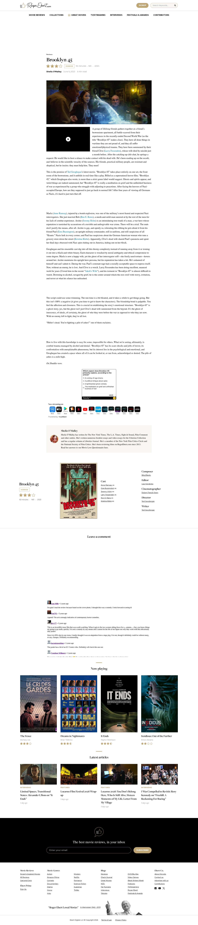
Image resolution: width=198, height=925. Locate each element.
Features (131, 884)
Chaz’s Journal (106, 877)
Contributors (161, 15)
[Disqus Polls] (99, 571)
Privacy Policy (120, 920)
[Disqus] (98, 628)
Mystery (77, 874)
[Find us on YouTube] (159, 888)
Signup (142, 5)
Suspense (78, 887)
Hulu (49, 893)
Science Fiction (80, 884)
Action (49, 874)
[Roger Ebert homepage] (35, 5)
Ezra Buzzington (66, 231)
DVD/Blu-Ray (133, 874)
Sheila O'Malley (54, 72)
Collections (56, 15)
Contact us (159, 877)
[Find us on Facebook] (156, 888)
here (106, 447)
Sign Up (23, 889)
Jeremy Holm (89, 220)
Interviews (116, 15)
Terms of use (106, 920)
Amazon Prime (53, 877)
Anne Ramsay (59, 213)
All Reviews (24, 877)
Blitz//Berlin (146, 475)
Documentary (52, 884)
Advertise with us (161, 881)
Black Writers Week (136, 881)
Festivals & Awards (138, 15)
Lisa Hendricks (147, 484)
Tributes (104, 893)
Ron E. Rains (87, 216)
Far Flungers (106, 887)
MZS (103, 884)
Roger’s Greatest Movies (30, 874)
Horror (69, 66)
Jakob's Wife (91, 271)
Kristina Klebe (81, 238)
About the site (160, 874)
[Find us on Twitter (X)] (164, 888)
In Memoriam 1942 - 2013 (90, 907)
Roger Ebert (133, 890)
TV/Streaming (98, 15)
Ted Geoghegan (74, 171)
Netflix (76, 877)
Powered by (53, 417)
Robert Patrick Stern (150, 493)
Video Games (133, 877)
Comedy (50, 881)
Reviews (49, 54)
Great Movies (78, 15)
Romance (78, 881)
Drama (49, 887)
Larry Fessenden (112, 150)
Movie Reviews (37, 15)
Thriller (76, 890)
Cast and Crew (26, 881)
